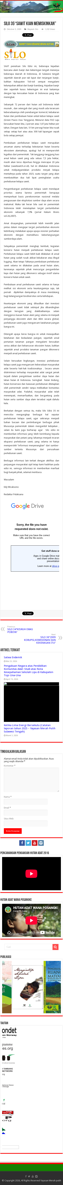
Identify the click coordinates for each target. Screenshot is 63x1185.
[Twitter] (28, 843)
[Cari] (55, 947)
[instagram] (41, 843)
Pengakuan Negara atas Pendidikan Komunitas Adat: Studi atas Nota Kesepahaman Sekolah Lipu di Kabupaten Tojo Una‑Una (28, 670)
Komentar (9, 765)
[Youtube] (34, 843)
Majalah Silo (32, 29)
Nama (8, 797)
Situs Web (9, 818)
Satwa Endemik (13, 657)
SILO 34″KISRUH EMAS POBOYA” (20, 629)
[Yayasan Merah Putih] (31, 7)
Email (7, 807)
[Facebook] (22, 843)
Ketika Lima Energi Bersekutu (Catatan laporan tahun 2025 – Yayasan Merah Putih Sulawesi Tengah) (29, 728)
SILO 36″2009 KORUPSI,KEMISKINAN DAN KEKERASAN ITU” (40, 638)
